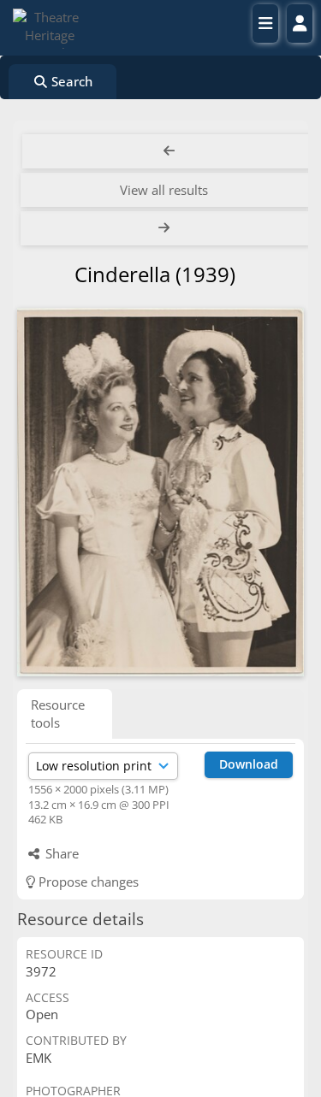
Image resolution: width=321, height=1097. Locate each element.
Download (248, 764)
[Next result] (166, 228)
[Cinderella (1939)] (160, 492)
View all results (164, 189)
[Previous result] (169, 151)
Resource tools (58, 713)
